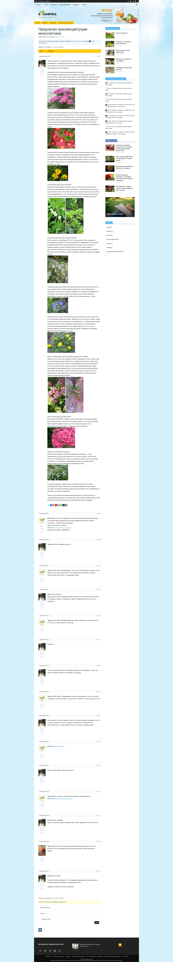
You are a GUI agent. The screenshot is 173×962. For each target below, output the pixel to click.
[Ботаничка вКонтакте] (130, 1)
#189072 (98, 691)
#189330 (98, 841)
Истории (110, 235)
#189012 (98, 665)
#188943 (98, 565)
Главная (37, 23)
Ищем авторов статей (115, 214)
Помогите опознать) (121, 33)
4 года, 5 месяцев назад (77, 41)
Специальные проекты (65, 23)
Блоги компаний (64, 4)
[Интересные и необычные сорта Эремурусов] (109, 44)
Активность (48, 1)
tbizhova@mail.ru (60, 746)
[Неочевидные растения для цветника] (109, 70)
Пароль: (42, 913)
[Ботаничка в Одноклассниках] (128, 1)
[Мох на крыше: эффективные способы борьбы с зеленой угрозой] (109, 159)
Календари (53, 23)
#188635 (98, 513)
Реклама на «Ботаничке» (78, 956)
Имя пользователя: (45, 907)
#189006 (98, 615)
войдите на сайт (60, 37)
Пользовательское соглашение (95, 956)
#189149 (98, 791)
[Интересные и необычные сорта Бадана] (109, 61)
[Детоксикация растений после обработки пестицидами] (109, 168)
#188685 (98, 539)
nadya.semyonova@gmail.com (63, 798)
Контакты (125, 956)
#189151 (98, 815)
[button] (137, 5)
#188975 (98, 589)
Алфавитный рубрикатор (115, 251)
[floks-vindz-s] (61, 447)
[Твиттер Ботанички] (135, 1)
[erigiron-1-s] (57, 480)
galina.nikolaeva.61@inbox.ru (63, 527)
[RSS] (138, 1)
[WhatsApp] (61, 505)
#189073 (98, 715)
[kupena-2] (65, 233)
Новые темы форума (113, 28)
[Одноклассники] (53, 505)
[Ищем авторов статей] (120, 207)
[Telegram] (58, 505)
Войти (36, 1)
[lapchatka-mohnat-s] (61, 352)
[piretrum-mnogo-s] (61, 148)
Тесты (46, 4)
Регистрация (41, 1)
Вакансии (68, 956)
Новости (110, 231)
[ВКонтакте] (51, 505)
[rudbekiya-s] (57, 180)
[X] (64, 505)
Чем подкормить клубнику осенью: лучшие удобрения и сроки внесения (124, 188)
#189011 (98, 639)
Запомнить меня (46, 919)
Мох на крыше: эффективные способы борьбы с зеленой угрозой (124, 158)
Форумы (75, 4)
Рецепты (54, 4)
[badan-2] (65, 412)
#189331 (98, 871)
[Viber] (66, 505)
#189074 (98, 741)
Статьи (37, 4)
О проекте (48, 956)
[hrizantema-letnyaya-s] (61, 108)
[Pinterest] (56, 505)
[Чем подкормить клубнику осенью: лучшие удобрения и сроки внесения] (109, 189)
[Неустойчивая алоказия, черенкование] (109, 53)
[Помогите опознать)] (109, 35)
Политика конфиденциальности (113, 956)
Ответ (84, 4)
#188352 (98, 56)
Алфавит (44, 23)
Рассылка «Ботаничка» (58, 956)
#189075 (98, 765)
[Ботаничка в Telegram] (133, 1)
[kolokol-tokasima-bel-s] (57, 282)
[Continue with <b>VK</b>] (40, 930)
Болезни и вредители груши (119, 126)
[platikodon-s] (57, 312)
